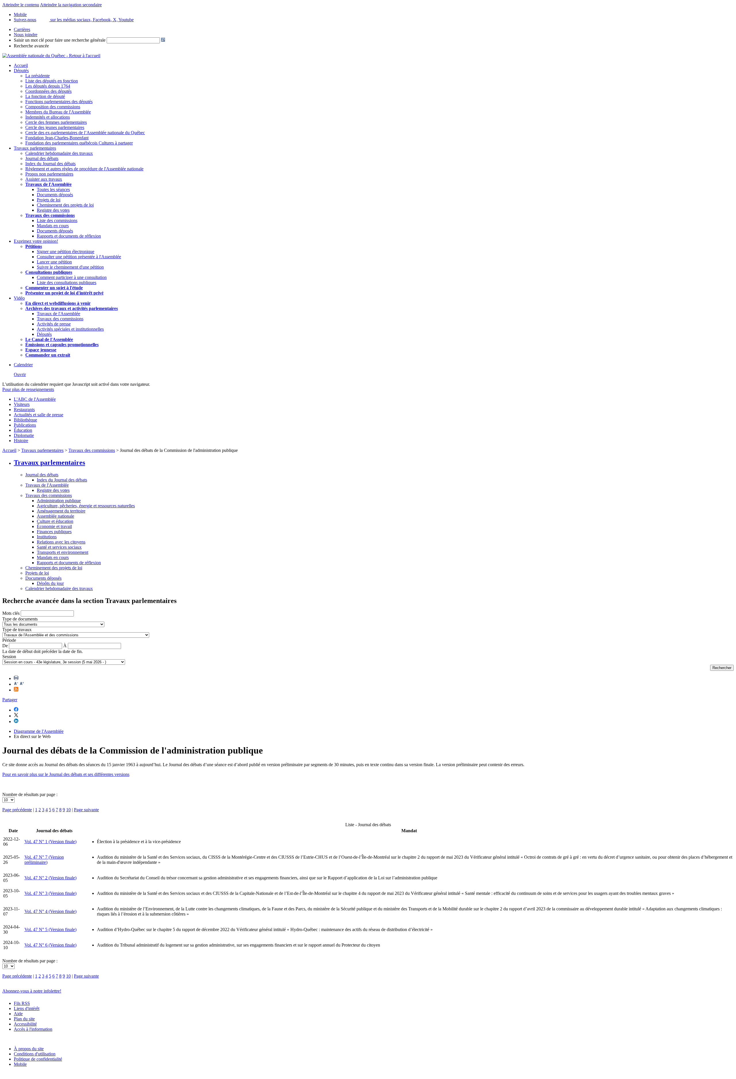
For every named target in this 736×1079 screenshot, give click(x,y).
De (5, 645)
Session (9, 656)
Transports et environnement (62, 552)
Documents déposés (55, 194)
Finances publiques (54, 531)
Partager (9, 699)
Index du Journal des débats (50, 163)
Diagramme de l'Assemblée (39, 731)
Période (9, 640)
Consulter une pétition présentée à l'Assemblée (79, 256)
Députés (21, 70)
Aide (18, 1013)
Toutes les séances (53, 189)
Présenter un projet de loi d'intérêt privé (64, 292)
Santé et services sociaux (59, 547)
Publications (25, 425)
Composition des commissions (52, 106)
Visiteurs (22, 404)
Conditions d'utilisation (34, 1053)
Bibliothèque (25, 419)
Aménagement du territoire (61, 510)
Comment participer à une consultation (72, 277)
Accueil (21, 65)
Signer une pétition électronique (65, 251)
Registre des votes (53, 210)
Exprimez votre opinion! (36, 241)
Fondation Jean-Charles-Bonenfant (57, 137)
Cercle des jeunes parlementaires (54, 127)
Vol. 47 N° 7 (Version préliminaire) (44, 860)
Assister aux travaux (43, 179)
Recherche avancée (31, 45)
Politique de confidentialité (38, 1059)
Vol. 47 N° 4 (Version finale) (50, 911)
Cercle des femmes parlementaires (56, 122)
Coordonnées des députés (48, 91)
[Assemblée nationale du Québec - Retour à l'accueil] (51, 55)
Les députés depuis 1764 (47, 86)
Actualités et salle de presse (38, 414)
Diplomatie (24, 435)
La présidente (37, 75)
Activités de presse (54, 323)
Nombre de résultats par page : (29, 794)
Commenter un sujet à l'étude (54, 287)
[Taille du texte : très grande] (22, 684)
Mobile (20, 1064)
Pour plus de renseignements (28, 389)
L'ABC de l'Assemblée (35, 399)
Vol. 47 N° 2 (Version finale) (50, 877)
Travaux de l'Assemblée (48, 184)
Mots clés (11, 613)
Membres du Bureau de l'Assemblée (58, 111)
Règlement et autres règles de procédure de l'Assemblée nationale (84, 168)
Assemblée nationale (55, 516)
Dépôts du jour (50, 583)
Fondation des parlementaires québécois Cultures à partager (79, 142)
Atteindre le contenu (20, 4)
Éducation (23, 430)
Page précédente (17, 809)
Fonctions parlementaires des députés (59, 101)
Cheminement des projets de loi (65, 205)
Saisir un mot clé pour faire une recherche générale (60, 40)
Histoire (21, 440)
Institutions (47, 536)
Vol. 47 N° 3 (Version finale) (50, 893)
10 (68, 809)
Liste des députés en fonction (51, 80)
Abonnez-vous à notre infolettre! (31, 991)
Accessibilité (25, 1024)
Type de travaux (17, 629)
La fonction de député (45, 96)
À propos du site (29, 1048)
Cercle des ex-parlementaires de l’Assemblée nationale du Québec (85, 132)
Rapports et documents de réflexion (69, 236)
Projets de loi (48, 199)
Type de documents (20, 618)
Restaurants (24, 409)
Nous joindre (25, 34)
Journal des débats (41, 158)
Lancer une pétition (54, 261)
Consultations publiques (48, 272)
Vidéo (19, 298)
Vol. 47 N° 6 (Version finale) (50, 945)
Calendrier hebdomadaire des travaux (59, 153)
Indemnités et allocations (47, 117)
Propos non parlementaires (49, 174)
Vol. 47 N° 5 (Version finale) (50, 929)
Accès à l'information (33, 1029)
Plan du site (24, 1018)
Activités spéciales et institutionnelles (70, 329)
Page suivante (86, 809)
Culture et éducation (55, 521)
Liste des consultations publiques (66, 282)
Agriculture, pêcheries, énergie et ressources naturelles (86, 505)
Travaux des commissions (50, 215)
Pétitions (33, 246)
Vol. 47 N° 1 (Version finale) (50, 841)
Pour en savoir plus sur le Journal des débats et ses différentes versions (65, 774)
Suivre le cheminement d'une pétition (70, 267)
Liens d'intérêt (26, 1008)
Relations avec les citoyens (61, 542)
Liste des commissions (57, 220)
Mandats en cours (53, 225)
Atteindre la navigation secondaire (71, 4)
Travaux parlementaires (35, 148)
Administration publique (59, 500)
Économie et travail (54, 526)
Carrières (22, 29)
